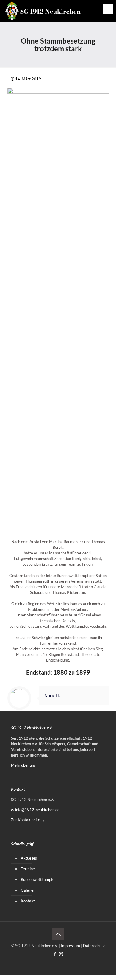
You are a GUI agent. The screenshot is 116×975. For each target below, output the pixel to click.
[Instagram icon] (61, 954)
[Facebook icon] (55, 954)
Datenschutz (94, 945)
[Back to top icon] (58, 934)
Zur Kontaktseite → (28, 819)
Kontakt (28, 900)
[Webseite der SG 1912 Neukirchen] (43, 10)
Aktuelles (29, 858)
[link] (58, 310)
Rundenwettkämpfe (37, 879)
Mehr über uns (23, 765)
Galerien (28, 890)
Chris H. (52, 694)
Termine (28, 868)
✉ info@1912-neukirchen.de (35, 809)
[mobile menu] (108, 9)
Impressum (70, 945)
